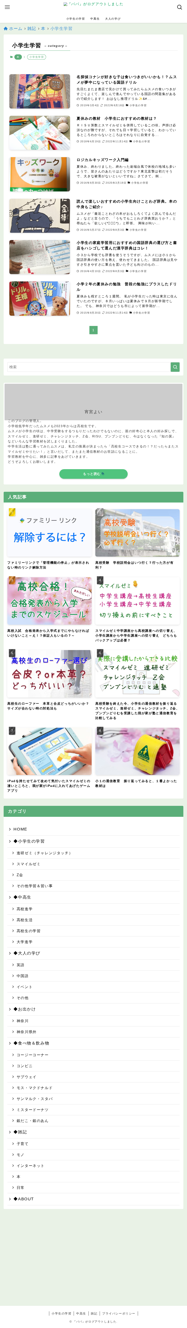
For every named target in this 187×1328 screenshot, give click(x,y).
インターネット (31, 1166)
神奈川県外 (27, 1032)
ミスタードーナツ (33, 1110)
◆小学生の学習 (29, 841)
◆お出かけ (24, 1009)
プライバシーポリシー (118, 1313)
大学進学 (25, 942)
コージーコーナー (33, 1055)
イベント (25, 987)
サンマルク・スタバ (35, 1099)
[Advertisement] (93, 1263)
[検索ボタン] (179, 7)
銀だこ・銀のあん (33, 1121)
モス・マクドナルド (35, 1088)
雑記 (94, 1313)
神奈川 (23, 1021)
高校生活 (25, 920)
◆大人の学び (26, 953)
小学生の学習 (62, 1313)
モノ (21, 1155)
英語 (21, 965)
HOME (20, 829)
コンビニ (25, 1066)
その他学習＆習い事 (35, 886)
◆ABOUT (23, 1199)
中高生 (81, 1313)
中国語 (23, 976)
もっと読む (92, 474)
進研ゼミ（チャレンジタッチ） (45, 853)
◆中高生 (22, 897)
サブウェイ (27, 1077)
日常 (21, 1187)
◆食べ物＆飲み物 (31, 1043)
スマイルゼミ (29, 864)
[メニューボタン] (7, 7)
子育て (23, 1144)
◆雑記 (20, 1132)
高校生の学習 (29, 931)
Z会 (20, 875)
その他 (23, 998)
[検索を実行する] (175, 367)
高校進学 (25, 909)
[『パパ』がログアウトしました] (93, 7)
